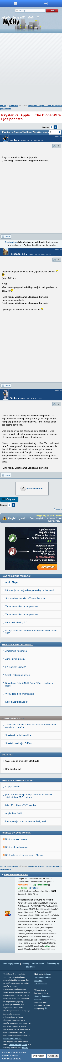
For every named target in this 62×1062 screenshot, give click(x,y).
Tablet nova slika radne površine (21, 606)
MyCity (3, 106)
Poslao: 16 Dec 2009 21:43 (32, 140)
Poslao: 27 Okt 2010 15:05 (31, 398)
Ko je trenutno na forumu (16, 874)
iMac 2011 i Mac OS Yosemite (20, 805)
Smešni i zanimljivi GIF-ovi (18, 743)
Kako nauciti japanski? (16, 702)
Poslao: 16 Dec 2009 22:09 (40, 254)
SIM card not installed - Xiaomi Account (25, 598)
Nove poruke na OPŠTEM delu (17, 645)
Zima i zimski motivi (15, 659)
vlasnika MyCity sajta (12, 1038)
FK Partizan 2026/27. (16, 667)
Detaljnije (34, 888)
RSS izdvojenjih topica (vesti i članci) (24, 855)
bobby (13, 140)
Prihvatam (38, 1055)
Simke (13, 398)
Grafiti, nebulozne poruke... (18, 675)
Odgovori (11, 499)
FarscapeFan (17, 253)
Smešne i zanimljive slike (18, 735)
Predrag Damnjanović (18, 1045)
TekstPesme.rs (40, 984)
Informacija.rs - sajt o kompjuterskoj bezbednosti (29, 590)
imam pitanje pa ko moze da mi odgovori (25, 821)
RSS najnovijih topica (16, 839)
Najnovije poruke (11, 964)
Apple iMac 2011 (13, 813)
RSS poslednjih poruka (16, 847)
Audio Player (11, 582)
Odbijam (53, 1055)
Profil (8, 237)
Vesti (48, 974)
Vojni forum (39, 977)
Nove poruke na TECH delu (16, 576)
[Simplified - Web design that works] (46, 1008)
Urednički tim (38, 964)
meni (15, 3)
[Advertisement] (31, 69)
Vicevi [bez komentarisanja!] (19, 694)
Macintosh (13, 106)
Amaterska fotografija (16, 651)
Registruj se (11, 242)
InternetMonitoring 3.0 (16, 622)
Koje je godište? (13, 786)
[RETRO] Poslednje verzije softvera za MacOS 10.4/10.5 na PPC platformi (28, 796)
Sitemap (25, 964)
